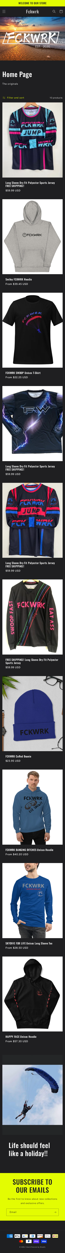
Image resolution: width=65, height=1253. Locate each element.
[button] (3, 11)
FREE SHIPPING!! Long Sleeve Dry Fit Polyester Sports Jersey (32, 661)
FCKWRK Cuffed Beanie (18, 756)
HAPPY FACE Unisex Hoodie (21, 1036)
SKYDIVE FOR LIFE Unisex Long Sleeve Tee (29, 943)
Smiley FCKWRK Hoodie (19, 279)
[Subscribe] (55, 1212)
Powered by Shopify (38, 1247)
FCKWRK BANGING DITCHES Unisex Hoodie (29, 849)
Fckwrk (28, 1247)
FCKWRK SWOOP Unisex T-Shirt (23, 372)
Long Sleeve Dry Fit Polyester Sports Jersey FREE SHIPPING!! (30, 184)
